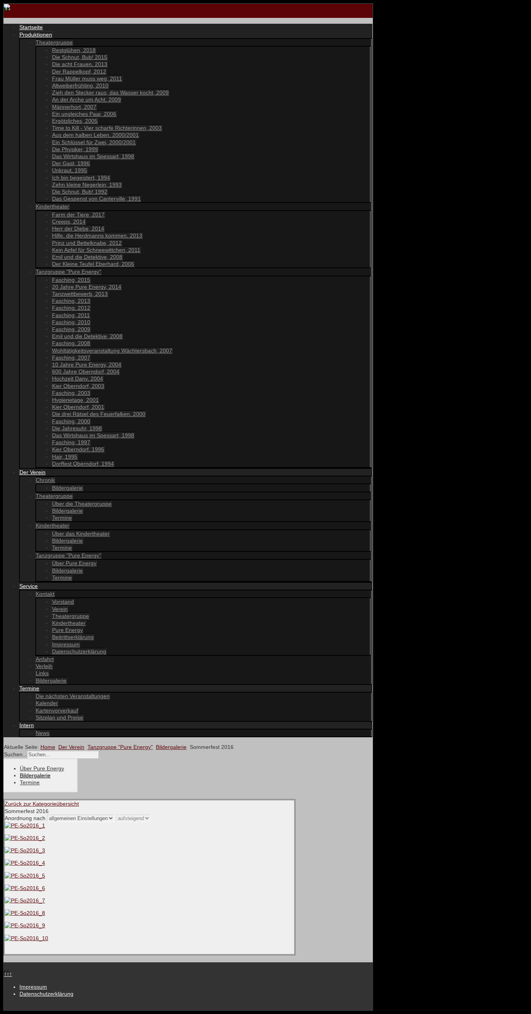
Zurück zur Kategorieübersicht (42, 804)
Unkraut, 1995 (69, 170)
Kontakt (45, 594)
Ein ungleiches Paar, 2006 (84, 114)
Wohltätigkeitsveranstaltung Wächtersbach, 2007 (112, 350)
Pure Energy (67, 630)
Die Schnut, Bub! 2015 (79, 57)
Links (42, 673)
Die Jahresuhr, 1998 (77, 428)
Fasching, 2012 (71, 308)
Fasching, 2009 (71, 329)
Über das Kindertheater (81, 534)
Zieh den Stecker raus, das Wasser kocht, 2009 (110, 92)
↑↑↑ (8, 974)
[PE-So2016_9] (25, 925)
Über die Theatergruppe (82, 504)
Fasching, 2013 (71, 301)
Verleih (44, 666)
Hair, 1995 (64, 457)
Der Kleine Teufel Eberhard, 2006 (93, 264)
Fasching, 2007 (71, 357)
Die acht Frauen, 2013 (79, 64)
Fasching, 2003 (71, 393)
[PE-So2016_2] (25, 838)
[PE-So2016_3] (25, 850)
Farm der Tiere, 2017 (78, 214)
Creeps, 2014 (69, 221)
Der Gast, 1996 (71, 163)
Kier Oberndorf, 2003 (78, 386)
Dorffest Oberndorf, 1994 (83, 464)
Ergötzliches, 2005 (75, 121)
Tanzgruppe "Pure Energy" (68, 272)
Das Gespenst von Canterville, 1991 (96, 198)
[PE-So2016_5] (25, 876)
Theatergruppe (54, 42)
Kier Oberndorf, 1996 (78, 449)
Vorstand (63, 602)
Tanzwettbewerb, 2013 (80, 294)
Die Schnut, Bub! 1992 (79, 191)
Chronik (45, 480)
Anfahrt (45, 659)
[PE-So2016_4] (25, 863)
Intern (26, 725)
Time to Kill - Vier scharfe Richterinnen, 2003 (107, 128)
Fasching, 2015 (71, 280)
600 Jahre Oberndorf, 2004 (85, 371)
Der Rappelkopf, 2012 (79, 71)
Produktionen (35, 34)
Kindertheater (52, 206)
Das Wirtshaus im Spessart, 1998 (93, 156)
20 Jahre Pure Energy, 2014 (86, 287)
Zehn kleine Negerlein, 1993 (87, 185)
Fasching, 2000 (71, 421)
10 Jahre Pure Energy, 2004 (86, 364)
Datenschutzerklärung (79, 651)
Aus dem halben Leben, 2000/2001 (95, 135)
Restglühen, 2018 (74, 50)
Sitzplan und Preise (59, 717)
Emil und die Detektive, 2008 (87, 257)
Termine (62, 518)
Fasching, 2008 (71, 343)
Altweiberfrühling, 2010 (80, 85)
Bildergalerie (67, 488)
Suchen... (15, 754)
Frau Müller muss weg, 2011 (87, 78)
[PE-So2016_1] (25, 825)
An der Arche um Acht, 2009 (86, 99)
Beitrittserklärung (73, 637)
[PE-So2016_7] (25, 900)
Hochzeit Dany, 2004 (77, 378)
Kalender (47, 703)
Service (28, 586)
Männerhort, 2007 (74, 107)
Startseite (31, 27)
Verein (60, 609)
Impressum (66, 644)
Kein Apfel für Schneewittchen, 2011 (96, 250)
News (42, 733)
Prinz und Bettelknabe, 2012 (87, 243)
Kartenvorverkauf (57, 710)
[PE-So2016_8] (25, 913)
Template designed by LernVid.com (109, 1006)
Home (47, 747)
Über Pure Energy (74, 563)
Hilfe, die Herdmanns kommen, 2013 (97, 235)
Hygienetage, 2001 (75, 400)
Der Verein (32, 472)
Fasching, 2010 (71, 322)
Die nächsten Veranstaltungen (73, 696)
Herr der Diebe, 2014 (78, 228)
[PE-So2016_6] (25, 888)
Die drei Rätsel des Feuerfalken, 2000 (98, 414)
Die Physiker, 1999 (75, 149)
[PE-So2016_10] (26, 938)
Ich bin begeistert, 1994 (81, 178)
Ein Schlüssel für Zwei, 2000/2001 (94, 142)
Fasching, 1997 (71, 442)
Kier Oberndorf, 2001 (78, 407)
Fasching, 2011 (71, 315)
